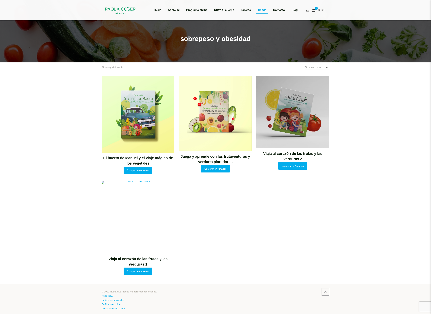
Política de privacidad (113, 300)
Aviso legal (107, 295)
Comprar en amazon (138, 271)
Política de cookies (112, 304)
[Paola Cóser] (120, 10)
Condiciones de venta (113, 308)
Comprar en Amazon (138, 170)
